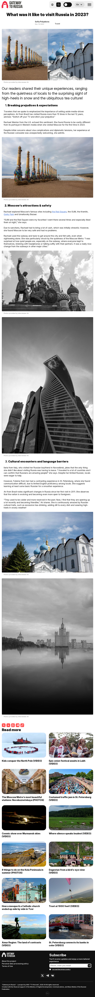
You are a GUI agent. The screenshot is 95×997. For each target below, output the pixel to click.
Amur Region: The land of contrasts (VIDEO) (21, 944)
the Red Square (59, 211)
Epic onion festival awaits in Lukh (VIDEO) (67, 762)
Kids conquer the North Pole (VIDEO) (22, 760)
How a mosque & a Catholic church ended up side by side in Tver (21, 907)
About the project (9, 961)
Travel (57, 24)
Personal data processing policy (15, 964)
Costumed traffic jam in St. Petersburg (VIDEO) (70, 798)
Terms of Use (7, 966)
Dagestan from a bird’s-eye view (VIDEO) (67, 871)
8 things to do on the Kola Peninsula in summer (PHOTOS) (22, 871)
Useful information (76, 10)
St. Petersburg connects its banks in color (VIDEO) (69, 944)
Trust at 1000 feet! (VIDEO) (64, 906)
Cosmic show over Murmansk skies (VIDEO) (21, 835)
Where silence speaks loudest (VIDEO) (70, 833)
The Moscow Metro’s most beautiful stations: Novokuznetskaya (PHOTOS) (23, 798)
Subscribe (57, 955)
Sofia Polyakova (42, 21)
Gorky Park (9, 214)
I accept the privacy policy (61, 969)
